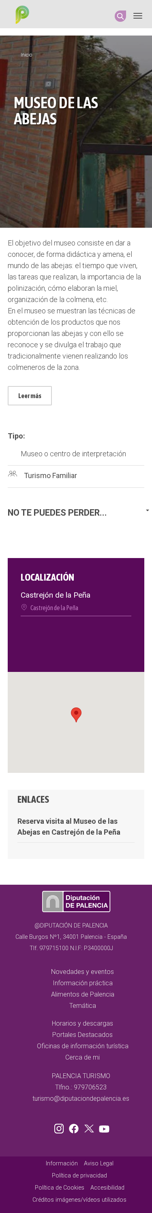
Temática (82, 1005)
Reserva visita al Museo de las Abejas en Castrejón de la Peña (68, 826)
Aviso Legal (98, 1163)
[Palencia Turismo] (21, 16)
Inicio (26, 55)
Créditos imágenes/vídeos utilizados (79, 1199)
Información (62, 1163)
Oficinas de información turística (82, 1046)
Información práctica (83, 983)
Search (120, 16)
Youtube (102, 1127)
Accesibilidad (107, 1187)
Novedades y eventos (82, 972)
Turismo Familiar (50, 475)
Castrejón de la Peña (54, 607)
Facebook (75, 1127)
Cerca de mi (82, 1057)
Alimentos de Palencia (82, 994)
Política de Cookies (59, 1187)
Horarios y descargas (82, 1023)
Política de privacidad (79, 1175)
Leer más (29, 395)
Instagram (60, 1127)
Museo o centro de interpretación (73, 453)
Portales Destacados (82, 1035)
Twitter (89, 1127)
